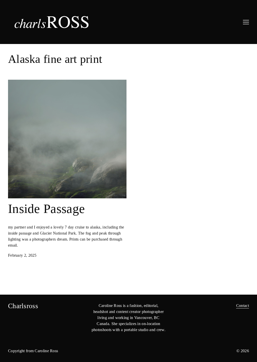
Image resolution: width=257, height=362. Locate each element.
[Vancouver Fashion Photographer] (69, 22)
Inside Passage (20, 82)
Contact (242, 305)
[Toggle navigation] (246, 22)
